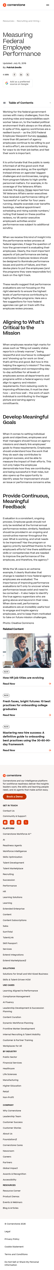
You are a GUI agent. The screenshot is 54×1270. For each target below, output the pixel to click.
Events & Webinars (12, 1202)
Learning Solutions (12, 897)
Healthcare (9, 1068)
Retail (6, 1091)
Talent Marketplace (13, 868)
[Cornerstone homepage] (27, 775)
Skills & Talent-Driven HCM (17, 979)
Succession (9, 880)
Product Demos (11, 1196)
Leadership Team (12, 1116)
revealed (42, 136)
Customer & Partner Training (18, 1040)
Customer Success (13, 1122)
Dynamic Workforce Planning (18, 1023)
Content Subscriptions (14, 920)
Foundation (9, 1139)
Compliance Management (16, 996)
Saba (5, 926)
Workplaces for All (12, 1046)
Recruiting (8, 874)
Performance (10, 885)
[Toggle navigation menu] (46, 5)
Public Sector (10, 1057)
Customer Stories (12, 1127)
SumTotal (8, 931)
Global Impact (10, 1168)
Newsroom (8, 1151)
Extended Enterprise (13, 908)
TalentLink (8, 937)
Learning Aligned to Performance (20, 990)
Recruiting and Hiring (28, 21)
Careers (7, 1156)
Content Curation (12, 1017)
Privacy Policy (12, 1239)
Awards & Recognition (14, 1174)
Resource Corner (12, 1190)
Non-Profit (8, 1097)
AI (4, 839)
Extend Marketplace (13, 960)
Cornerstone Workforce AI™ (17, 834)
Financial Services (12, 1062)
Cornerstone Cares (13, 1145)
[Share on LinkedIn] (21, 74)
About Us (7, 1133)
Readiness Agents (12, 845)
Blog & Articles (10, 1208)
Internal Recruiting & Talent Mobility (21, 1034)
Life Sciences (10, 1074)
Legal (7, 1231)
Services (7, 949)
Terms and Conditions (16, 1254)
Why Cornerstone (12, 1110)
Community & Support (14, 816)
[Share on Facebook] (14, 74)
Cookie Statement (14, 1246)
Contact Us (9, 810)
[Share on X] (27, 74)
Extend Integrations (13, 954)
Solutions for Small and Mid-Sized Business (25, 973)
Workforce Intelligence (15, 851)
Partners (7, 1162)
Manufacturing (10, 1080)
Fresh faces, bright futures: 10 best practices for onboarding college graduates (23, 696)
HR (4, 891)
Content (7, 914)
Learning (7, 903)
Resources (8, 21)
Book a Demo (15, 796)
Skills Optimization (12, 857)
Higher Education (12, 1085)
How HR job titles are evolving (20, 632)
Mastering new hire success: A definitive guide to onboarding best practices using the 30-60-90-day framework (26, 728)
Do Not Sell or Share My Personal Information (22, 1264)
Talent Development (13, 862)
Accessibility (9, 1179)
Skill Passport (10, 943)
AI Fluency (8, 1002)
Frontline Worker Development (19, 1028)
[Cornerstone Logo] (14, 5)
